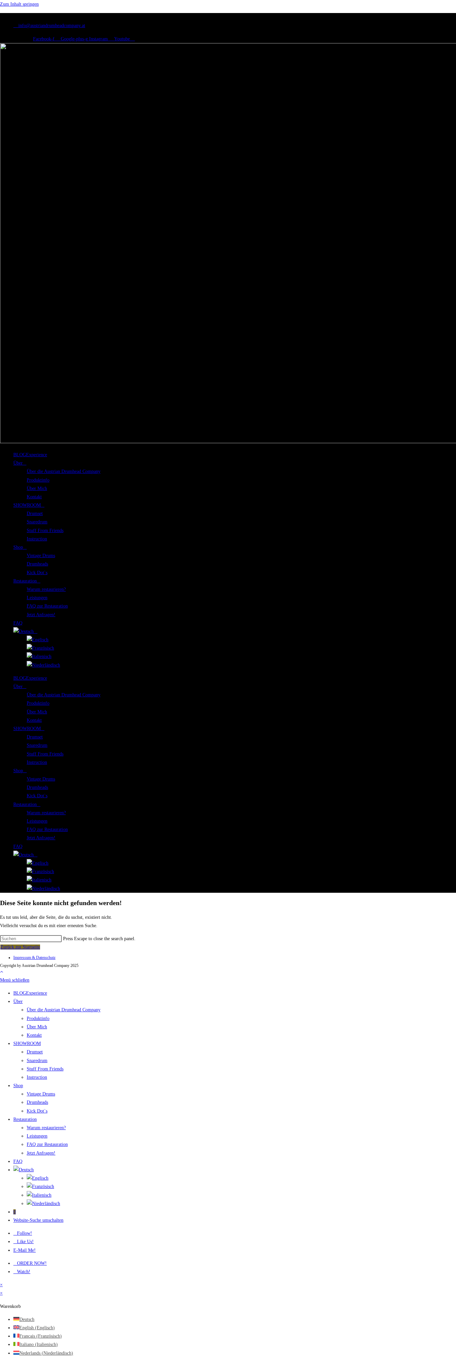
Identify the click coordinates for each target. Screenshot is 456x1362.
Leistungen (37, 597)
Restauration (25, 580)
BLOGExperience (30, 454)
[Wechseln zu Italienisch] (39, 656)
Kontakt (34, 496)
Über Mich (37, 488)
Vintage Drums (41, 555)
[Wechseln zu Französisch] (40, 648)
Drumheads (37, 563)
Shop (18, 547)
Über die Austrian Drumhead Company (63, 471)
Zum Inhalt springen (19, 4)
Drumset (35, 513)
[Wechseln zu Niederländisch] (43, 665)
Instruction (37, 538)
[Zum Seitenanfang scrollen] (1, 971)
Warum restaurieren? (46, 589)
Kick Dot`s (37, 572)
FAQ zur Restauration (47, 606)
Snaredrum (37, 521)
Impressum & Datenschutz (34, 957)
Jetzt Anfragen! (41, 614)
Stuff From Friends (45, 530)
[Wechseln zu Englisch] (37, 639)
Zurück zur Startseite (20, 947)
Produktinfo (38, 480)
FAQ (17, 623)
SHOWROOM (27, 505)
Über (18, 463)
